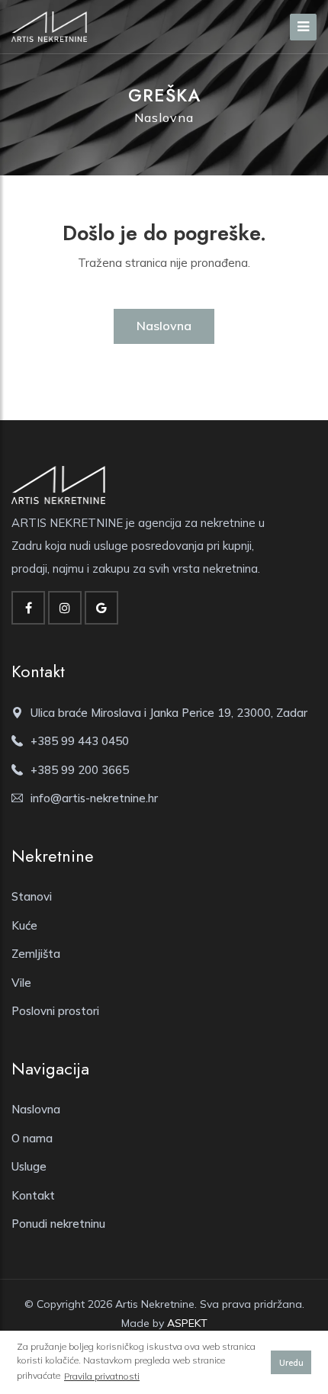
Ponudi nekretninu (58, 1223)
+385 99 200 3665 (80, 770)
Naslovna (164, 117)
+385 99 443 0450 (80, 741)
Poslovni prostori (55, 1011)
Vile (21, 982)
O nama (32, 1138)
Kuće (24, 925)
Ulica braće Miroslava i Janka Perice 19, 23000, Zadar (169, 712)
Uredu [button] (291, 1362)
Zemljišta (35, 953)
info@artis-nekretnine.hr (94, 798)
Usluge (29, 1166)
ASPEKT (187, 1323)
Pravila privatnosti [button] (102, 1376)
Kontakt (33, 1195)
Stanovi (31, 896)
